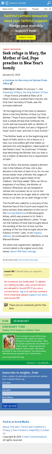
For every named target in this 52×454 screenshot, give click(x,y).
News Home (8, 9)
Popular (35, 9)
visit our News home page (28, 260)
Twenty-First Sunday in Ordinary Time (21, 330)
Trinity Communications (34, 436)
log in (23, 291)
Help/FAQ (34, 430)
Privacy (6, 430)
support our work (38, 294)
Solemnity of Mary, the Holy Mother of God (25, 92)
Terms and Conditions (32, 426)
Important (22, 9)
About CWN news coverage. (23, 251)
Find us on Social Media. (16, 421)
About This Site (11, 426)
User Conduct (19, 430)
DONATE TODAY (26, 37)
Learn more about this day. (13, 357)
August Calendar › (38, 362)
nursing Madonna (16, 213)
